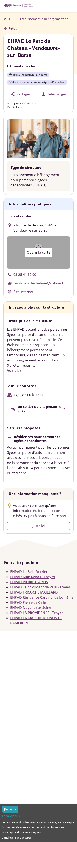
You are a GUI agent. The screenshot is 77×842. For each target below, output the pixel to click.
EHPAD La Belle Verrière (29, 571)
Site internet (23, 291)
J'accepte (10, 809)
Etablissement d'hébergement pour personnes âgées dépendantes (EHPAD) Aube (47, 19)
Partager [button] (21, 94)
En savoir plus (11, 816)
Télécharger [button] (54, 94)
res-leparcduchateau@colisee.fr (39, 283)
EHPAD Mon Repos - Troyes (32, 576)
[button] (38, 252)
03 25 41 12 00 (24, 274)
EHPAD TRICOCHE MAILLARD (34, 592)
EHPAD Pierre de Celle (28, 602)
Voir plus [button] (14, 370)
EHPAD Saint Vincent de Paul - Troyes (40, 587)
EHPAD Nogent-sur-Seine (30, 607)
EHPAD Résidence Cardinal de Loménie (41, 597)
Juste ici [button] (38, 526)
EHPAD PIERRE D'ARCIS (29, 582)
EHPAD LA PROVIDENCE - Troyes (36, 612)
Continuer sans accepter (17, 837)
